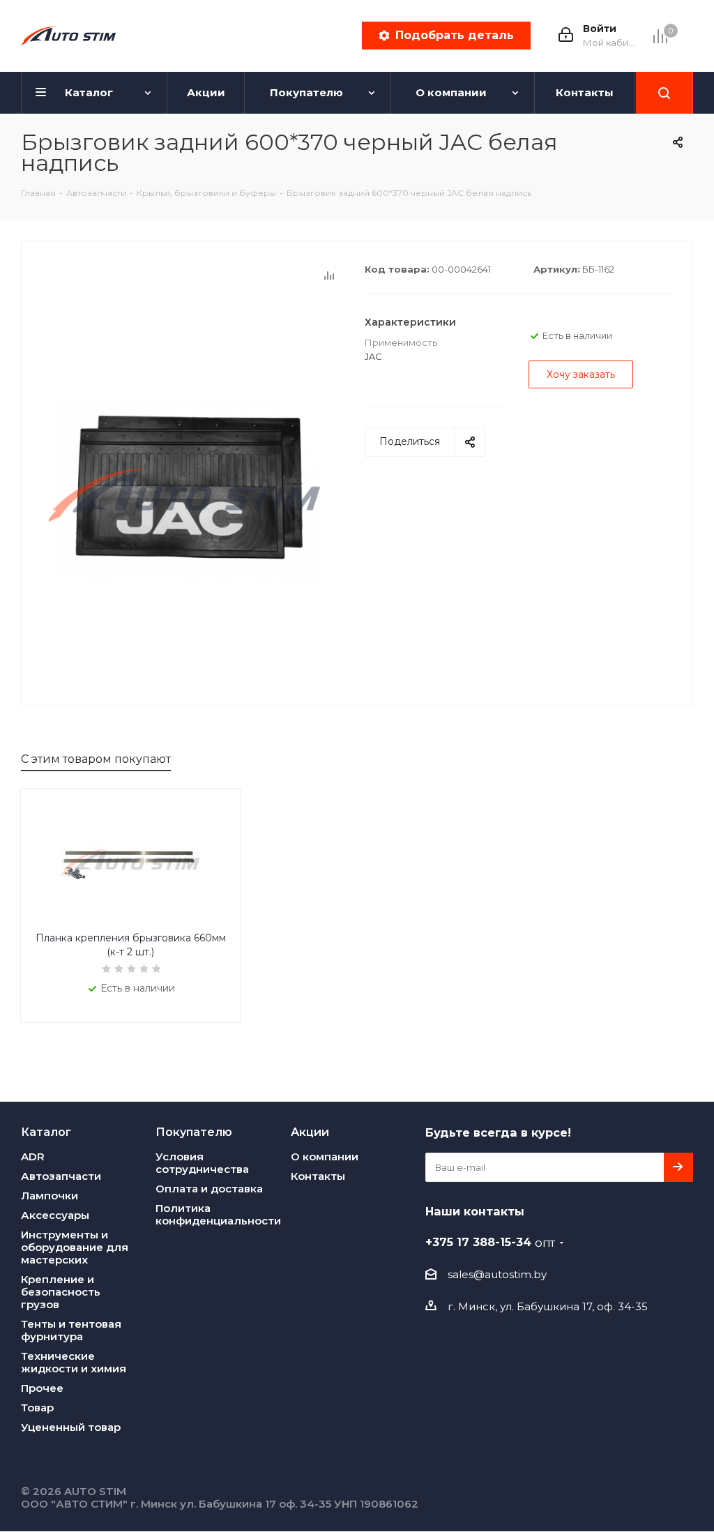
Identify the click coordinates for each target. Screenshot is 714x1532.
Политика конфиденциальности (218, 1214)
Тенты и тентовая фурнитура (71, 1330)
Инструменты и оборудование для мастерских (74, 1247)
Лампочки (49, 1195)
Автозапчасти (61, 1176)
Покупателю (193, 1132)
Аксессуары (55, 1215)
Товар (37, 1407)
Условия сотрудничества (202, 1163)
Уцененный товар (71, 1427)
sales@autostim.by (497, 1274)
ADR (33, 1156)
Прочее (42, 1388)
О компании (324, 1156)
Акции (310, 1132)
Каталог (46, 1132)
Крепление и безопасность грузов (60, 1292)
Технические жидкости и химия (73, 1362)
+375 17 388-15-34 (490, 1242)
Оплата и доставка (209, 1188)
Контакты (318, 1176)
